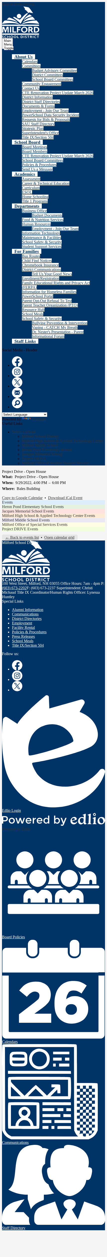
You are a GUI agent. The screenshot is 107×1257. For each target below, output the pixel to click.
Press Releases (23, 636)
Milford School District (40, 436)
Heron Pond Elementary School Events (33, 507)
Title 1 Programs (35, 201)
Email (17, 392)
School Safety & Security (42, 242)
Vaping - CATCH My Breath (55, 327)
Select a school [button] (23, 432)
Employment (22, 623)
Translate (39, 419)
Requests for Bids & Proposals (46, 119)
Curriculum (31, 188)
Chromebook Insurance (40, 265)
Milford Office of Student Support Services (56, 463)
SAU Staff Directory (38, 124)
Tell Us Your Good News (52, 274)
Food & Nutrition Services (42, 220)
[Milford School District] (20, 22)
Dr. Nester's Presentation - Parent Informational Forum (58, 334)
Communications (25, 614)
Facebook (17, 361)
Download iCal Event (65, 498)
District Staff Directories (41, 102)
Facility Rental (23, 627)
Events (7, 502)
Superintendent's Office (40, 133)
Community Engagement (41, 84)
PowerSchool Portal (37, 296)
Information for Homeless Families (49, 292)
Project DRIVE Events (20, 529)
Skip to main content (18, 4)
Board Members (34, 151)
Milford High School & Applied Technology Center (62, 441)
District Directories (27, 618)
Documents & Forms (38, 106)
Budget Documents (47, 215)
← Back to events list (22, 537)
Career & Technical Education (45, 183)
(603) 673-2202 (14, 588)
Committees (31, 66)
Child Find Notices (37, 260)
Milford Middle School (40, 445)
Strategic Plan (33, 128)
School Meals (32, 314)
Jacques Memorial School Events (28, 511)
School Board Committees (52, 79)
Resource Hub (33, 310)
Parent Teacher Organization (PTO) (50, 305)
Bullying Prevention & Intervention (59, 323)
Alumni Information (27, 610)
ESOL (27, 192)
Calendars (30, 61)
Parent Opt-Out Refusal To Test (47, 301)
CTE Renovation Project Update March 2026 (57, 93)
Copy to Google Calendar (22, 498)
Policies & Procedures (39, 165)
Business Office (34, 211)
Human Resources (36, 224)
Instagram (17, 372)
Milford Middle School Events (26, 520)
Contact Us (31, 88)
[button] (23, 56)
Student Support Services (41, 246)
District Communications (41, 269)
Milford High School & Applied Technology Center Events (48, 515)
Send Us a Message (37, 169)
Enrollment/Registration (40, 278)
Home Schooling (35, 197)
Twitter (17, 382)
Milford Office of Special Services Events (34, 524)
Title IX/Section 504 (38, 137)
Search (17, 403)
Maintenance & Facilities (41, 237)
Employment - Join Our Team (45, 110)
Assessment (31, 179)
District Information (37, 97)
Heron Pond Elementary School (47, 450)
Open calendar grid (59, 537)
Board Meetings (34, 147)
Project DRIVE (34, 459)
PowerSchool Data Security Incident (50, 115)
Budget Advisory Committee (54, 70)
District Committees (47, 75)
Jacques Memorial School (42, 454)
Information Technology (41, 233)
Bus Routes (31, 256)
